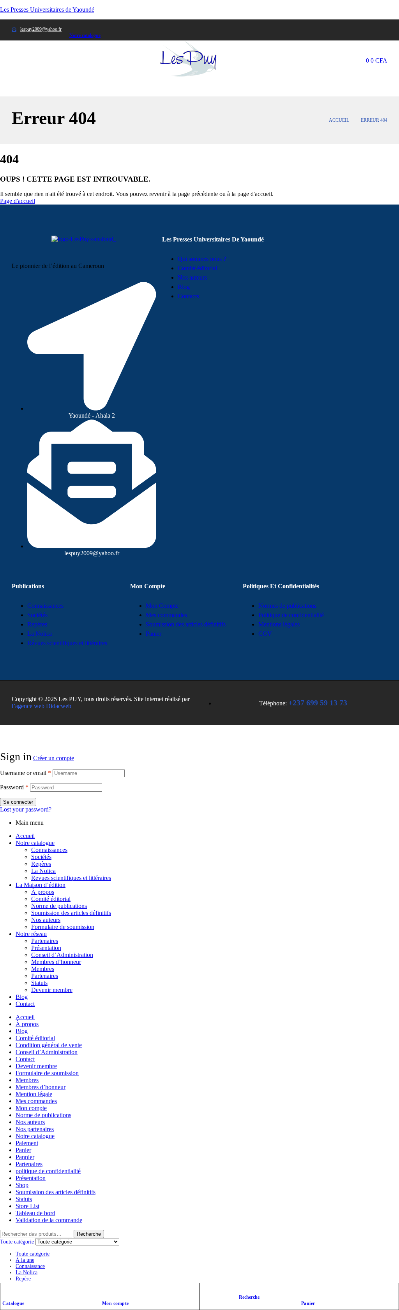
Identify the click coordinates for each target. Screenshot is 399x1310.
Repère (23, 1279)
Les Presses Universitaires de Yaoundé (47, 9)
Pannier (25, 1157)
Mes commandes (36, 1101)
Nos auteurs (45, 919)
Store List (27, 1206)
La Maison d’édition (40, 884)
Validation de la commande (49, 1220)
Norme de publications (59, 905)
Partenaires (44, 940)
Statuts (39, 982)
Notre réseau (31, 933)
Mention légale (34, 1094)
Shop (22, 1185)
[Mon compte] (106, 1291)
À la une (25, 1260)
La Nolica (43, 871)
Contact (25, 1003)
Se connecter (18, 802)
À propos (42, 891)
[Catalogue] (6, 1291)
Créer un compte (53, 758)
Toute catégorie (32, 1254)
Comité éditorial (51, 898)
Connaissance (30, 1266)
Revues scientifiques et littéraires (71, 877)
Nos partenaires (35, 1129)
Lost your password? (25, 809)
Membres (42, 968)
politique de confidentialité (48, 1171)
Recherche (89, 1234)
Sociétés (41, 857)
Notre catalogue (85, 35)
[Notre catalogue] (72, 22)
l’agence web (41, 706)
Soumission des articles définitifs (71, 912)
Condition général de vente (49, 1045)
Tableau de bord (35, 1213)
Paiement (27, 1143)
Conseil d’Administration (62, 954)
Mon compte (115, 1303)
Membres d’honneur (56, 961)
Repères (41, 864)
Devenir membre (51, 989)
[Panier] (305, 1291)
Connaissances (49, 850)
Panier (308, 1303)
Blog (22, 996)
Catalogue (13, 1303)
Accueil (339, 120)
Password (14, 787)
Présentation (46, 947)
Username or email (25, 773)
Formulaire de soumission (62, 926)
